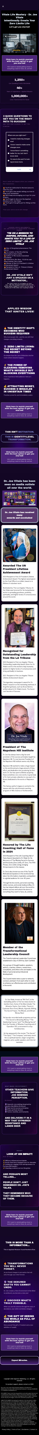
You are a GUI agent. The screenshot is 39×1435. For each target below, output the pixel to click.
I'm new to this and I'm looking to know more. (20, 160)
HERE (32, 1384)
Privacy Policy (6, 1429)
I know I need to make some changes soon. (20, 146)
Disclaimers (25, 1429)
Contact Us (33, 1429)
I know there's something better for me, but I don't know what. (19, 153)
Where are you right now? (17, 135)
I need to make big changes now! (20, 140)
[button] (3, 6)
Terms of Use (16, 1429)
